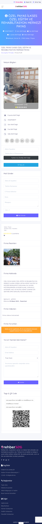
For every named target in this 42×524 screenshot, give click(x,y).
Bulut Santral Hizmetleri (8, 493)
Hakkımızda (4, 503)
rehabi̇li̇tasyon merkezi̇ (12, 403)
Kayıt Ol (28, 2)
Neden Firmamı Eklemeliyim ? (10, 472)
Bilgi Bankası (5, 506)
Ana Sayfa (4, 53)
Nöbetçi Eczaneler (6, 488)
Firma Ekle (19, 2)
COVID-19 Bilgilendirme (8, 475)
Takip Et (21, 165)
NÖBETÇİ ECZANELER (8, 469)
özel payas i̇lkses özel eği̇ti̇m (13, 407)
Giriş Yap (37, 2)
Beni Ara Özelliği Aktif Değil (21, 158)
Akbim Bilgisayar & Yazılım (9, 490)
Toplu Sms (4, 485)
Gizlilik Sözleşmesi (6, 511)
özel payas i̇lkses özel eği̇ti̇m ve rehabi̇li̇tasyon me (19, 400)
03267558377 (9, 31)
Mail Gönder (22, 215)
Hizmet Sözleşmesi (7, 508)
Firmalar (11, 53)
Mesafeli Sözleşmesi (7, 514)
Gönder (21, 382)
